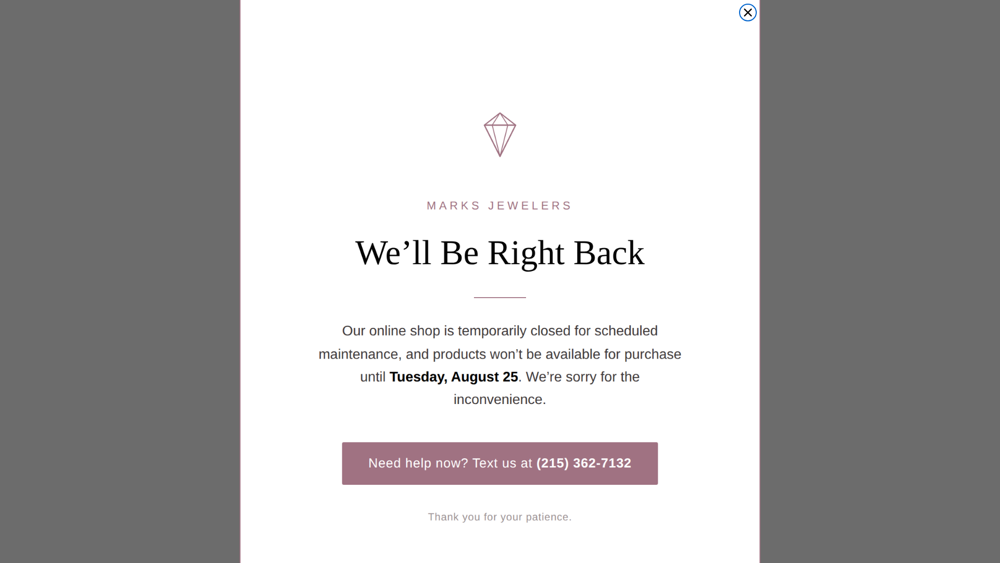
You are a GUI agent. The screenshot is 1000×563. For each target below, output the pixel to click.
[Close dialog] (748, 12)
